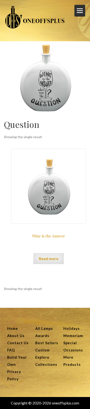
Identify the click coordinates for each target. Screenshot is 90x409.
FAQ (11, 350)
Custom (42, 350)
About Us (15, 336)
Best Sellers (46, 343)
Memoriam (73, 336)
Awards (42, 336)
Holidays (71, 328)
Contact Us (18, 343)
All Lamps (44, 328)
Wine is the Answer (48, 235)
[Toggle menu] (79, 11)
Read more (48, 258)
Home (12, 328)
